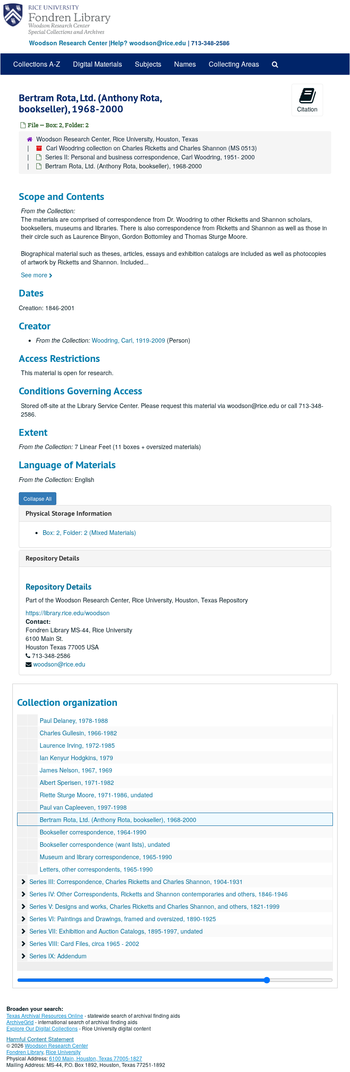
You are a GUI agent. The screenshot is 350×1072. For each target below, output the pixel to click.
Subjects (148, 64)
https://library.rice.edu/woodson (68, 612)
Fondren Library (24, 1051)
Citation (307, 109)
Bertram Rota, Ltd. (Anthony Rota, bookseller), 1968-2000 (118, 819)
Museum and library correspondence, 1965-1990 (106, 856)
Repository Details (52, 558)
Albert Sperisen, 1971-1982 (77, 782)
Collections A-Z (36, 64)
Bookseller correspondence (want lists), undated (105, 844)
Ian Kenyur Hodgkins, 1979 (76, 757)
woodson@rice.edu (59, 664)
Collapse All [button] (37, 498)
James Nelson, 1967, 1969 (76, 770)
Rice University (63, 1051)
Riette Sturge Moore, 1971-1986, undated (96, 794)
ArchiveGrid (20, 1021)
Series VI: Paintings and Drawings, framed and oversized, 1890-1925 (122, 918)
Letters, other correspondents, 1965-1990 (96, 869)
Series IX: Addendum (58, 956)
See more (35, 274)
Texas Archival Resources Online (44, 1015)
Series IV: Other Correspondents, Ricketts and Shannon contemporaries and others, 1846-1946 (158, 894)
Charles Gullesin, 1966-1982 (78, 732)
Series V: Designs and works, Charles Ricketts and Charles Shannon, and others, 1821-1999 (154, 906)
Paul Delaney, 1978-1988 (74, 720)
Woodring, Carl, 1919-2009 (128, 340)
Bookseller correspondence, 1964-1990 (93, 832)
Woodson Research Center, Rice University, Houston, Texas (117, 139)
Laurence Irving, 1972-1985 (77, 745)
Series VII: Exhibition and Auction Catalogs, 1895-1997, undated (116, 931)
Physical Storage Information (69, 513)
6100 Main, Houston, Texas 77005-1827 (95, 1058)
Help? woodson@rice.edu (148, 42)
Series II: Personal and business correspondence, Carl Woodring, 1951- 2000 (150, 157)
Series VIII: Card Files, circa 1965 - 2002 (84, 943)
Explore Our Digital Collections (42, 1028)
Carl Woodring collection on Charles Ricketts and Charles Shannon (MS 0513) (151, 148)
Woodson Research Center (68, 42)
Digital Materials (97, 64)
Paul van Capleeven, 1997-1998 (83, 807)
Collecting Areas (234, 64)
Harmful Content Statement (40, 1039)
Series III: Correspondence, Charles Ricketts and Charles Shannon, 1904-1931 (136, 881)
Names (185, 64)
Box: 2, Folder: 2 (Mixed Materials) (89, 532)
